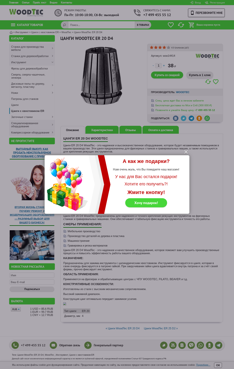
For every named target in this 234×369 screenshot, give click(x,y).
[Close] (186, 152)
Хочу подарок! (146, 202)
